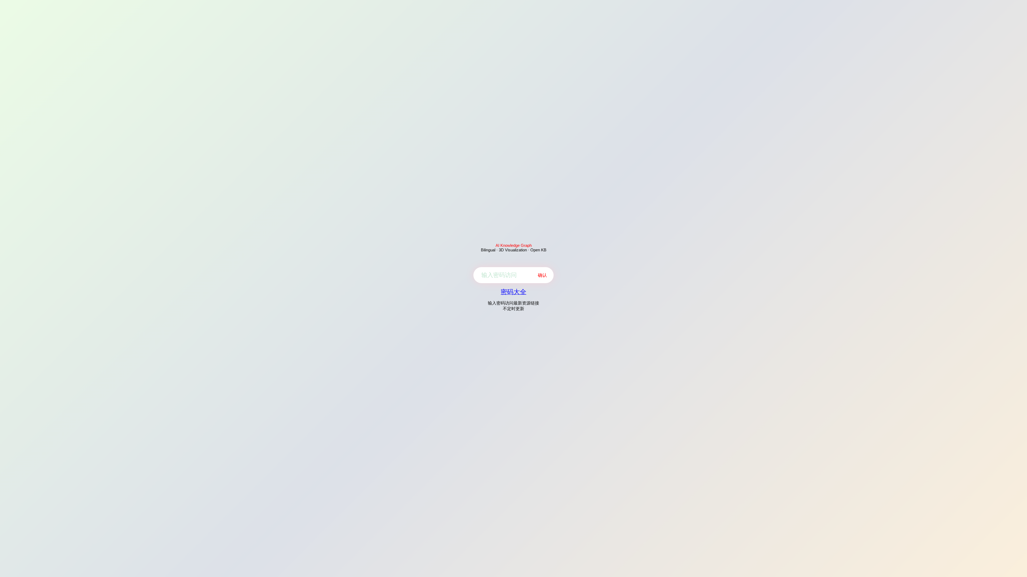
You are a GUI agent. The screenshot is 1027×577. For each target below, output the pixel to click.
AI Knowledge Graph (514, 245)
